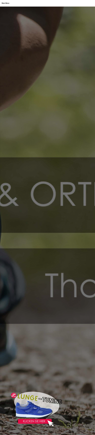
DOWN (91, 431)
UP (91, 425)
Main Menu (5, 3)
